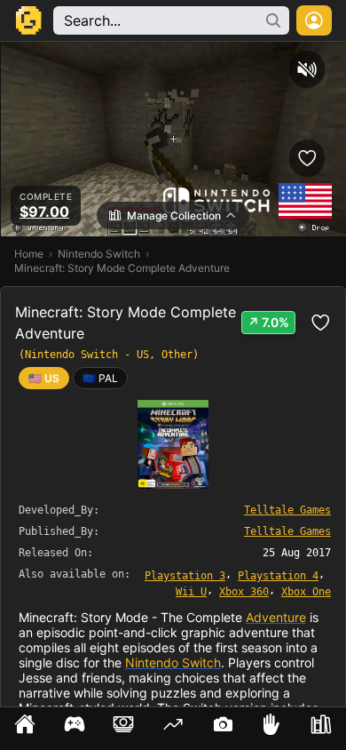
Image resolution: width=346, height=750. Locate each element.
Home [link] (28, 253)
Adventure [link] (276, 617)
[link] (100, 378)
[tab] (25, 728)
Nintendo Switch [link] (99, 253)
